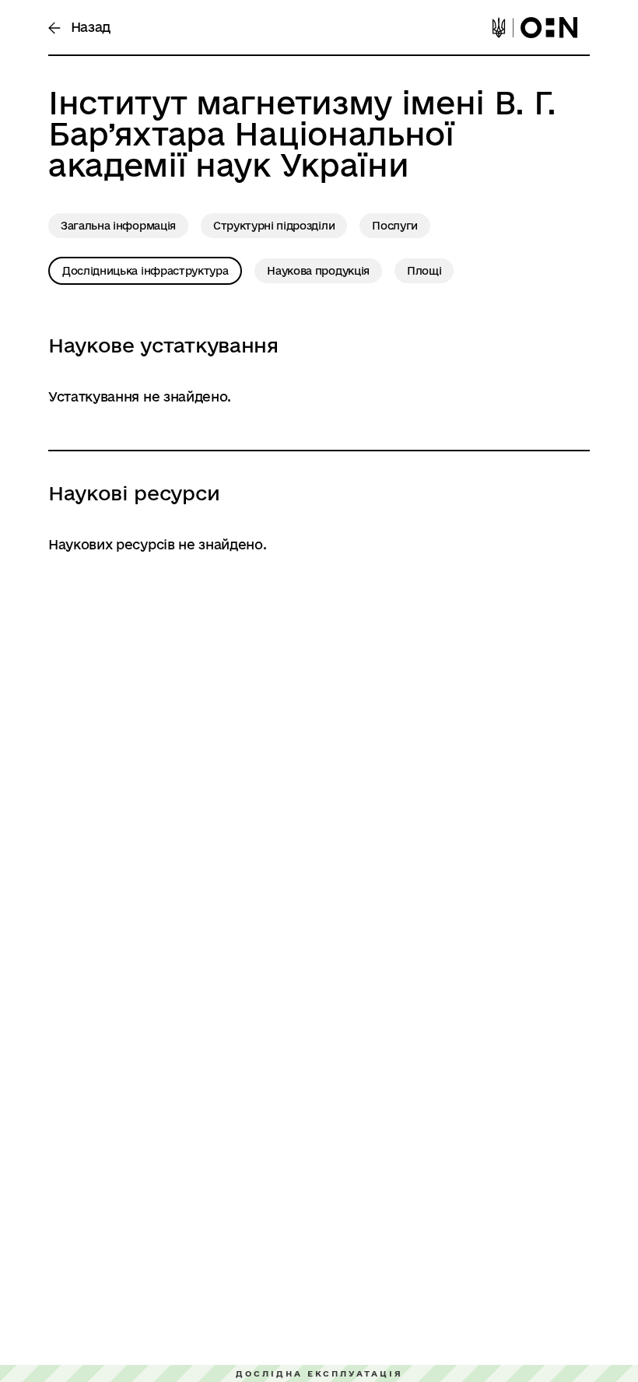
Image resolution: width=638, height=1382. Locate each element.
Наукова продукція (318, 271)
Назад (88, 26)
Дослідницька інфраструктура (145, 271)
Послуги (395, 225)
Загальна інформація (118, 225)
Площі (424, 271)
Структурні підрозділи (274, 225)
